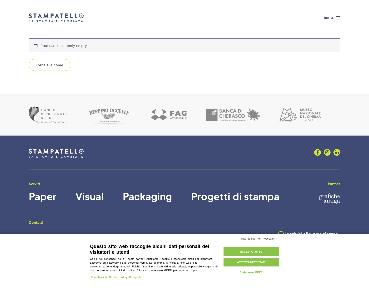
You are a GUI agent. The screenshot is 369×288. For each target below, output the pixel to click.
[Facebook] (317, 152)
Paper (42, 196)
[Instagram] (327, 152)
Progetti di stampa (235, 196)
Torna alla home (49, 65)
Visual (90, 196)
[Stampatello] (56, 17)
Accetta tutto (251, 251)
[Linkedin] (336, 152)
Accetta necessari (251, 262)
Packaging (147, 196)
